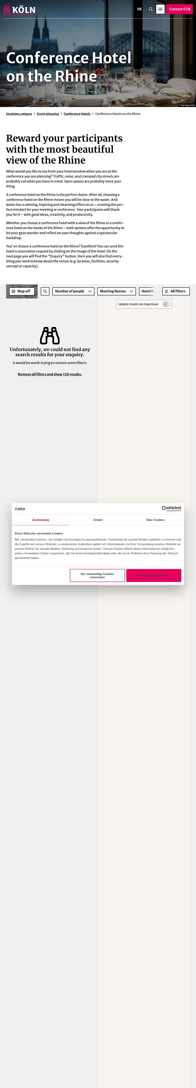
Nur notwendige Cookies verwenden (97, 575)
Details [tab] (98, 519)
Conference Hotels (77, 114)
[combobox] (45, 291)
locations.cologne (19, 114)
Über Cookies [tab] (155, 519)
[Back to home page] (19, 9)
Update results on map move (138, 304)
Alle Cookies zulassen (153, 575)
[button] (176, 291)
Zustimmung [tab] (40, 519)
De (139, 9)
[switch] (166, 304)
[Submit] (45, 291)
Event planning (48, 114)
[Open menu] (160, 9)
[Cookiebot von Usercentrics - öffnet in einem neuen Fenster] (164, 509)
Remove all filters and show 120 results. (50, 374)
